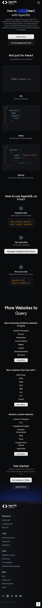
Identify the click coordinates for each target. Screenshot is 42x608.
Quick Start (6, 559)
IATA (21, 385)
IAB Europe (21, 375)
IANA (21, 382)
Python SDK (6, 520)
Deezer (21, 334)
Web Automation (7, 583)
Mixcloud (21, 355)
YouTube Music (21, 341)
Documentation (7, 562)
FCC (21, 423)
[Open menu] (38, 2)
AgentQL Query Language (11, 566)
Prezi (21, 439)
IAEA (21, 378)
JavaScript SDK (7, 524)
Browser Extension (8, 537)
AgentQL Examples (8, 555)
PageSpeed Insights (21, 426)
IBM (21, 389)
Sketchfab (21, 449)
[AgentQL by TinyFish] (9, 3)
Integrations (6, 545)
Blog (3, 576)
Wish (21, 436)
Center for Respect (21, 419)
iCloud (21, 399)
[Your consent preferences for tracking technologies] (38, 604)
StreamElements (21, 351)
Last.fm (21, 348)
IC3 (21, 392)
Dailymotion (21, 338)
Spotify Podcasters (21, 331)
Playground (6, 541)
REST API (5, 527)
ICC (21, 396)
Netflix (21, 344)
